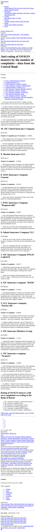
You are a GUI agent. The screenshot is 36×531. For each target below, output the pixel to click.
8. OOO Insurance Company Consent (15, 84)
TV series (18, 18)
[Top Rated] (4, 1)
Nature (18, 21)
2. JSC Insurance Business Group (14, 94)
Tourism (6, 21)
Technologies (8, 13)
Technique (7, 11)
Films (13, 18)
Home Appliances (18, 13)
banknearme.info (28, 526)
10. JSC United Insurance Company (14, 81)
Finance (11, 10)
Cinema (6, 16)
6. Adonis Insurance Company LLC (14, 87)
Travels (6, 20)
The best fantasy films (7, 504)
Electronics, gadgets (29, 13)
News (6, 26)
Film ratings (7, 18)
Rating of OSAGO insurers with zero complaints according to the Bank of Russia (18, 98)
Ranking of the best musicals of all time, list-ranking (16, 461)
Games (32, 8)
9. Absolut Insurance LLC (12, 82)
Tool (13, 15)
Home (2, 49)
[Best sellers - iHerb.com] (8, 433)
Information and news (7, 443)
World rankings (8, 8)
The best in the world (20, 8)
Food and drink (24, 21)
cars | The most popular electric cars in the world (15, 41)
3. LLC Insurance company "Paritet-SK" (16, 92)
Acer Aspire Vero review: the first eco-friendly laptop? (16, 451)
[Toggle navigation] (2, 3)
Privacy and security (11, 528)
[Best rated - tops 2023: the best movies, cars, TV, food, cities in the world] (18, 414)
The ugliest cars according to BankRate (12, 458)
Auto (27, 8)
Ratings (6, 6)
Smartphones (8, 15)
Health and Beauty (17, 25)
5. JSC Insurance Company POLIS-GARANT (18, 89)
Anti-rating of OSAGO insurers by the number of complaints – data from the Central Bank (17, 506)
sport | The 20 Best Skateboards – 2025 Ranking (15, 34)
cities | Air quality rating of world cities (12, 44)
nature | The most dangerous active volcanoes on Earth (16, 48)
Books (6, 10)
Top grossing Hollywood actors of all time (13, 455)
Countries (12, 21)
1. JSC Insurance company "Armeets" (15, 95)
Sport (10, 25)
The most (8, 437)
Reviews (16, 10)
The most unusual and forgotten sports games (14, 448)
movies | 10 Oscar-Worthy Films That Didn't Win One (16, 38)
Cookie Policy (21, 528)
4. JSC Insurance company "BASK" (15, 90)
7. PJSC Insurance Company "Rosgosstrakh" (17, 85)
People (6, 23)
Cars (7, 49)
